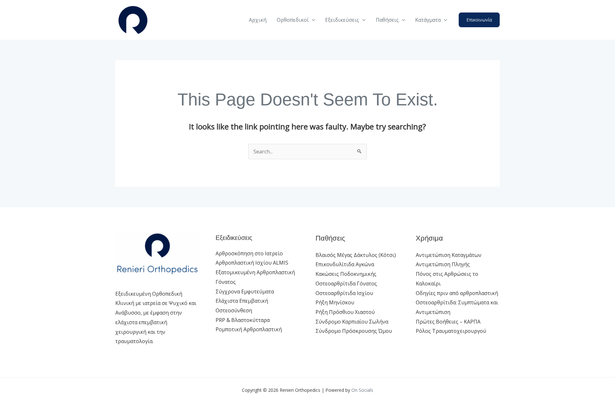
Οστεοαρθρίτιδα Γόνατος (346, 283)
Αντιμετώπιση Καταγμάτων (448, 255)
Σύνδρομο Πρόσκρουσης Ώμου (354, 330)
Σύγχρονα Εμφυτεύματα (245, 291)
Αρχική (257, 19)
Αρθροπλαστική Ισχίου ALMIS (252, 262)
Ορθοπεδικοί (293, 19)
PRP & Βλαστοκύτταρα (243, 320)
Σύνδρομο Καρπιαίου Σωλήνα (352, 321)
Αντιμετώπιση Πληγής (443, 264)
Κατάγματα (428, 19)
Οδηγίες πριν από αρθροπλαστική (457, 293)
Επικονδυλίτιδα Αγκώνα (345, 264)
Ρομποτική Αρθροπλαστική (249, 329)
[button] (312, 20)
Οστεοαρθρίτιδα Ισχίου (344, 293)
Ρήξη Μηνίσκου (335, 302)
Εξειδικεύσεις (342, 19)
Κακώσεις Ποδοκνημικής (346, 273)
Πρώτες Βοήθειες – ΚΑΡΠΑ (448, 321)
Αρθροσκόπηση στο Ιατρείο (249, 253)
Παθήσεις (387, 19)
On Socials (362, 390)
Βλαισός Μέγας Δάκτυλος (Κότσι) (356, 255)
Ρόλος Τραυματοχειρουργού (451, 330)
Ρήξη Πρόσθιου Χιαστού (345, 312)
